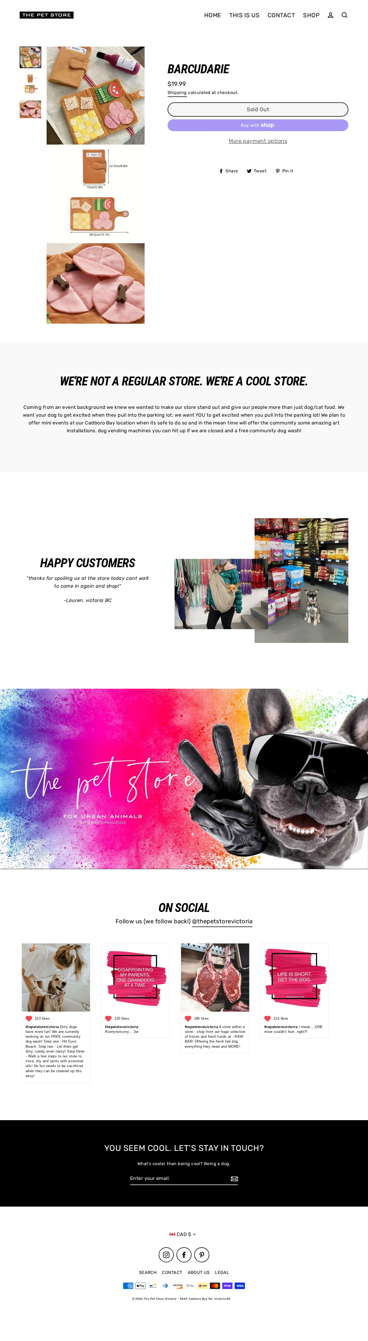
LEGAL (222, 1272)
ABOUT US (199, 1272)
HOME (212, 15)
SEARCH (148, 1272)
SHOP (311, 15)
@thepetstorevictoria (222, 921)
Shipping (177, 92)
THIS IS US (244, 15)
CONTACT (281, 15)
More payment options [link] (258, 141)
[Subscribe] (233, 1178)
